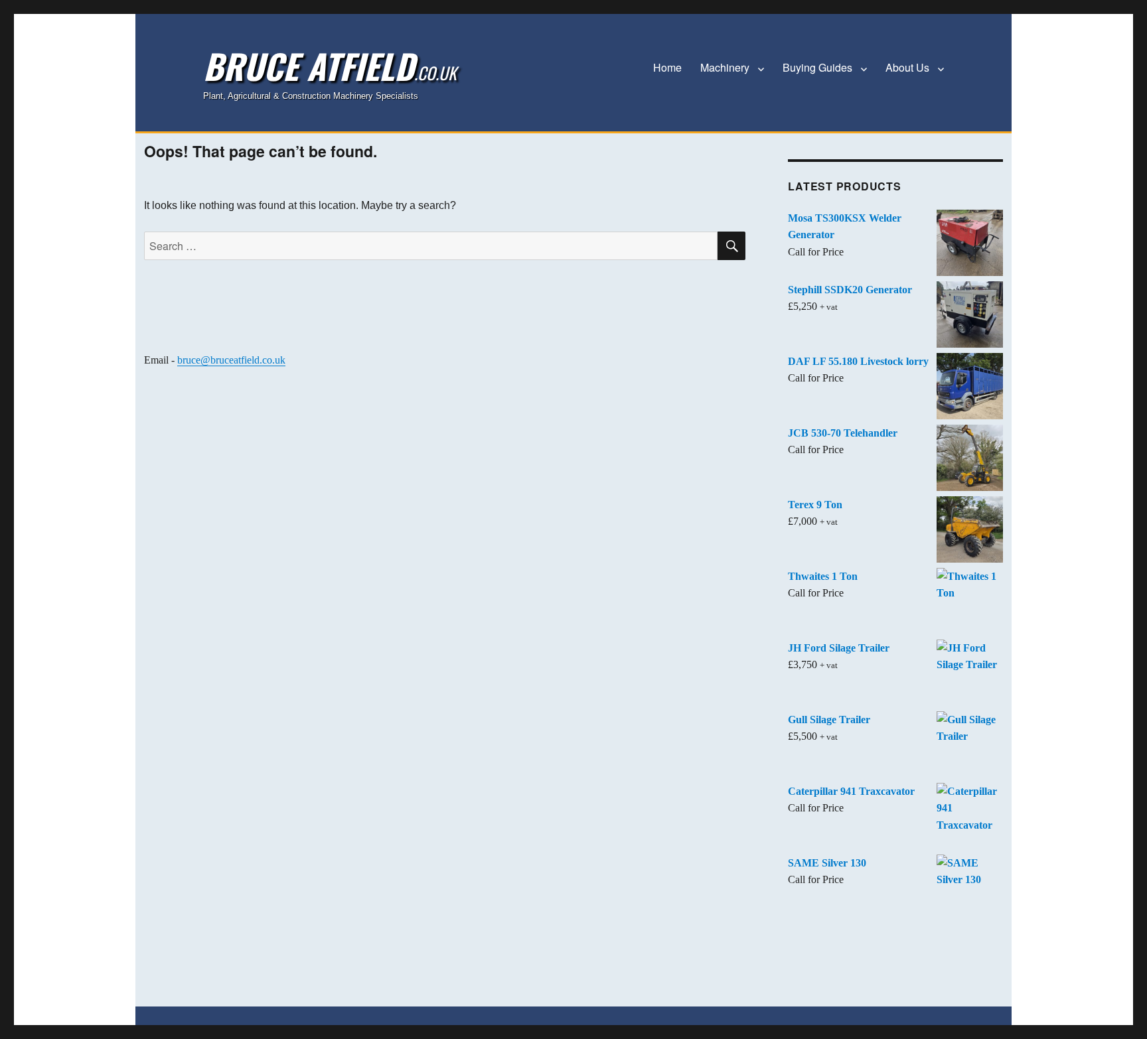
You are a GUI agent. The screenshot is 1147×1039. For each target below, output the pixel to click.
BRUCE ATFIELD (330, 65)
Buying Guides (817, 67)
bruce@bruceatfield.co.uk (231, 360)
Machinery (724, 67)
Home (667, 67)
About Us (907, 67)
